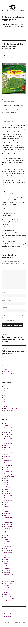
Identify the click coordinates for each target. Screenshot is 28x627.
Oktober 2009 (8, 579)
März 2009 (7, 594)
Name (4, 292)
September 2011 (8, 528)
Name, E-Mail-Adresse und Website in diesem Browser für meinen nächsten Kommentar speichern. (12, 318)
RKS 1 (5, 386)
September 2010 (9, 555)
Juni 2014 (6, 467)
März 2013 (7, 489)
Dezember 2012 (8, 496)
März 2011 (7, 542)
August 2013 (7, 478)
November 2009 (9, 577)
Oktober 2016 (8, 443)
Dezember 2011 (8, 522)
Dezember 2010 (8, 548)
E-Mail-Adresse (7, 300)
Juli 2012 (6, 507)
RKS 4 (5, 395)
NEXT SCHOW (8, 371)
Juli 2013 (6, 480)
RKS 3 (5, 393)
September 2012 (9, 502)
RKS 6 (5, 399)
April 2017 (7, 432)
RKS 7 (5, 402)
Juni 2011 (6, 535)
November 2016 (8, 441)
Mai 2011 (6, 537)
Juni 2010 (6, 561)
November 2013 (8, 471)
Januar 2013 (7, 493)
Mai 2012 (6, 511)
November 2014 (8, 463)
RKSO (5, 406)
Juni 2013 (6, 482)
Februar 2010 (8, 570)
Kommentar (6, 269)
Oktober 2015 (8, 452)
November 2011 (8, 524)
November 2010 (8, 550)
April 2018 (7, 425)
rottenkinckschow (6, 622)
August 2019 (7, 423)
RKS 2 (5, 391)
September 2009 (9, 581)
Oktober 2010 (8, 553)
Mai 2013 (6, 485)
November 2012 (8, 498)
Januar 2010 (7, 572)
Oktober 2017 (8, 430)
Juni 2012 (6, 509)
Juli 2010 (6, 559)
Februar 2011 (8, 544)
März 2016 (7, 447)
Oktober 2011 (8, 526)
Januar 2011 (7, 546)
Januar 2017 (7, 436)
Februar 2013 (8, 491)
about (5, 369)
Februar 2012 (8, 517)
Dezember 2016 (8, 439)
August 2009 (8, 583)
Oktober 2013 (8, 474)
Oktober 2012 (8, 500)
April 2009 (7, 592)
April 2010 (7, 566)
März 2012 (7, 515)
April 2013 (7, 487)
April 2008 (7, 601)
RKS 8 (5, 404)
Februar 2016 (8, 450)
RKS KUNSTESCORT (10, 373)
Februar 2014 (8, 469)
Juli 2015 (6, 454)
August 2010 (7, 557)
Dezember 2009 (9, 574)
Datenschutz (8, 614)
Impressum (7, 616)
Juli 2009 (6, 585)
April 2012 (7, 513)
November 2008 (9, 599)
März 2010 (7, 568)
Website (4, 307)
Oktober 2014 (8, 465)
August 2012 (7, 504)
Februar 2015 (8, 458)
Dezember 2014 (8, 460)
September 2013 (9, 476)
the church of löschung (11, 408)
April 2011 (7, 539)
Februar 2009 (8, 596)
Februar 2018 (8, 428)
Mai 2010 (6, 563)
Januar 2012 (7, 520)
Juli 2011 (6, 533)
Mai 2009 (7, 590)
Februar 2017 (8, 434)
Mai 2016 (6, 445)
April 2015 (7, 456)
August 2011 (7, 531)
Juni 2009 (7, 588)
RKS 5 (5, 397)
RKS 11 (6, 388)
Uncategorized (15, 35)
